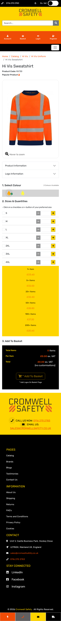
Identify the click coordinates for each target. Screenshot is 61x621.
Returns (10, 504)
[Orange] (9, 194)
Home (5, 56)
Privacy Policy (13, 522)
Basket (23, 39)
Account (7, 39)
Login (38, 39)
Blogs (9, 467)
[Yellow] (22, 194)
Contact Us (11, 479)
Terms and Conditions (17, 516)
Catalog (15, 56)
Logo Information (14, 173)
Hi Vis (25, 56)
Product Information (16, 165)
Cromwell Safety (24, 609)
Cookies (10, 528)
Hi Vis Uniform (38, 56)
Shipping (10, 498)
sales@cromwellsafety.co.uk (24, 553)
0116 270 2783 (12, 3)
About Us (11, 492)
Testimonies (12, 473)
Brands (9, 461)
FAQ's (9, 510)
